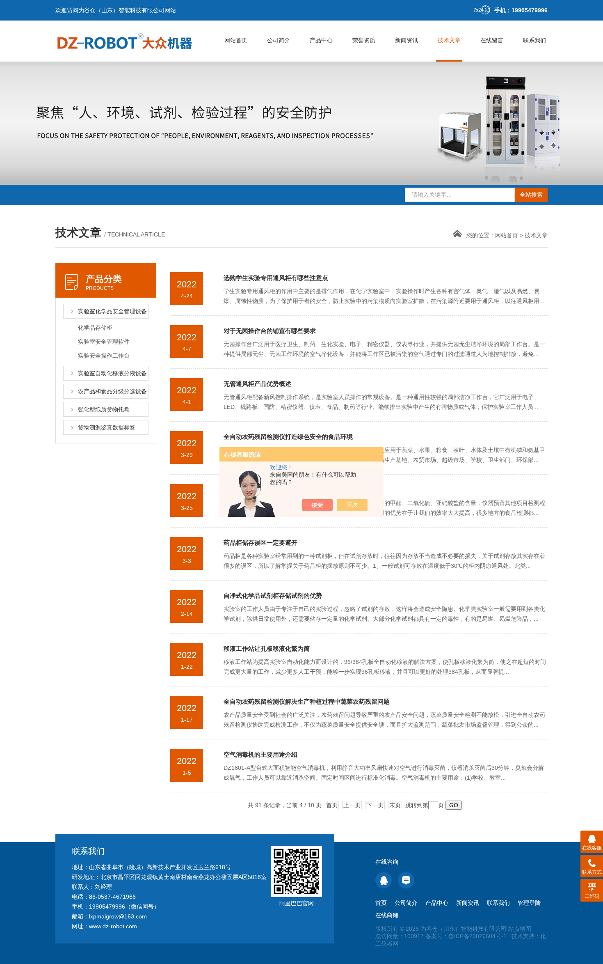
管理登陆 (529, 903)
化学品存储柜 (95, 327)
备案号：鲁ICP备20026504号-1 (466, 936)
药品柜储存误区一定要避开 (260, 542)
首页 (332, 805)
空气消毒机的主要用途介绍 (260, 754)
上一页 (352, 805)
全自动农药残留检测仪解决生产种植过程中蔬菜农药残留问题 (307, 701)
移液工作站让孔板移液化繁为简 (267, 648)
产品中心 (321, 40)
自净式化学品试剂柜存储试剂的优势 (273, 595)
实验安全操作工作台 (104, 355)
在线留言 (491, 40)
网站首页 (235, 40)
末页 (395, 805)
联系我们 (534, 40)
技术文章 (449, 40)
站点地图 (519, 928)
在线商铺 (386, 915)
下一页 (375, 805)
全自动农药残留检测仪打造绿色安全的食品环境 (288, 436)
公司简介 (278, 40)
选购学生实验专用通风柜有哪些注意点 (276, 277)
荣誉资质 (363, 40)
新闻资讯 (406, 40)
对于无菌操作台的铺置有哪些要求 (270, 330)
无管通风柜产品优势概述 (257, 383)
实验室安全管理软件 (104, 341)
